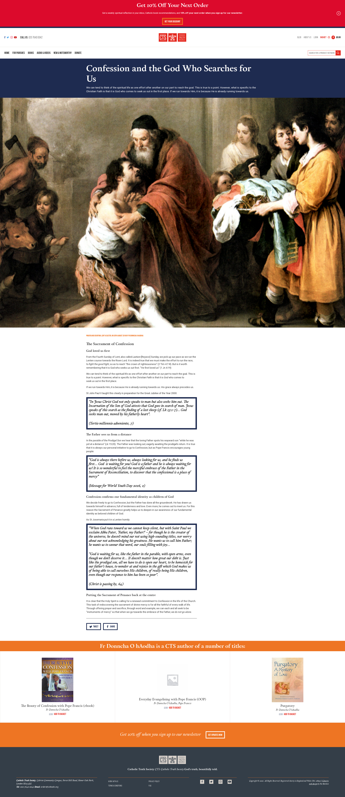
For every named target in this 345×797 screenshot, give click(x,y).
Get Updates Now (215, 734)
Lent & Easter (106, 335)
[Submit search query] (338, 52)
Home (6, 52)
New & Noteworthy (63, 52)
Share (112, 626)
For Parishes (18, 52)
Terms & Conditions (115, 785)
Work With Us (113, 781)
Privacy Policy (154, 781)
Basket (330, 37)
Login (316, 37)
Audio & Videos (44, 52)
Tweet (95, 626)
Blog (299, 37)
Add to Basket (60, 714)
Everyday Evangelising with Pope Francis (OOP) (172, 699)
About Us (307, 37)
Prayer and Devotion (93, 335)
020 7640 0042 (31, 37)
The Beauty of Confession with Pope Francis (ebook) (57, 705)
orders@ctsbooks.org (46, 786)
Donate (78, 52)
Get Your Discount (172, 21)
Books (31, 52)
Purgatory (287, 705)
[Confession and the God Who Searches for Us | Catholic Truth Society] (172, 37)
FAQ (150, 785)
